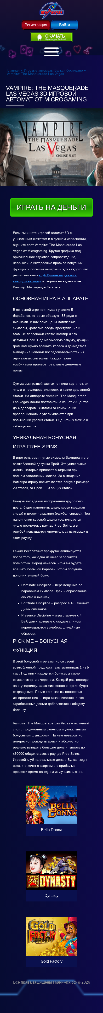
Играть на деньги (51, 207)
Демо (51, 791)
